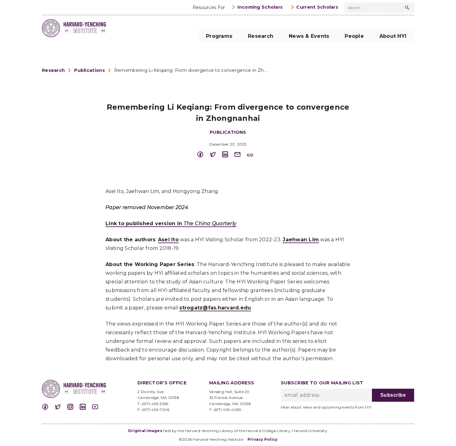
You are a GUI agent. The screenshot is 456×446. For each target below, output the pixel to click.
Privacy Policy (263, 439)
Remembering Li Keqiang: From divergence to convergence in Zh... (190, 70)
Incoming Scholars (260, 7)
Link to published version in (170, 223)
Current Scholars (317, 7)
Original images (145, 430)
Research (53, 70)
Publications (89, 70)
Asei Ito (168, 240)
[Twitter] (215, 155)
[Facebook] (203, 155)
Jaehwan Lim (301, 240)
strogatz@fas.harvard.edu (215, 308)
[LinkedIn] (228, 155)
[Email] (240, 155)
